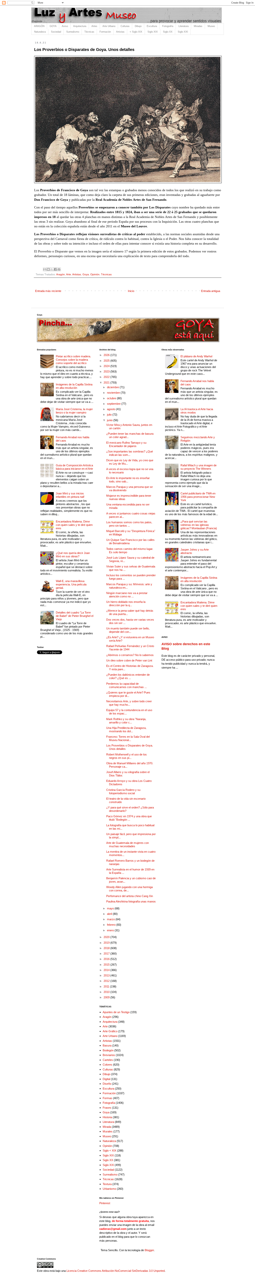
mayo (111, 908)
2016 (107, 959)
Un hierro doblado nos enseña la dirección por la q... (125, 603)
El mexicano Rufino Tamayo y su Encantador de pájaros (126, 444)
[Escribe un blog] (48, 269)
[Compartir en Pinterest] (59, 269)
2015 (107, 964)
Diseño (107, 1083)
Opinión (94, 274)
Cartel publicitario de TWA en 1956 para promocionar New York (198, 497)
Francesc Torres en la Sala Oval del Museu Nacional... (128, 738)
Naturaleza (40, 31)
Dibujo (138, 26)
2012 (107, 980)
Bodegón (108, 1050)
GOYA (53, 26)
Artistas (120, 31)
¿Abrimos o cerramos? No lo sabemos (130, 655)
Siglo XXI (183, 31)
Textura (107, 1184)
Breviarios (109, 1055)
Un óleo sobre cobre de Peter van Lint (129, 660)
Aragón (60, 274)
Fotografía (167, 26)
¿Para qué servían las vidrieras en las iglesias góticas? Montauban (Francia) (199, 525)
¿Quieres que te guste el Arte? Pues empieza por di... (128, 694)
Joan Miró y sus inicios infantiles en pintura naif (70, 495)
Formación (105, 31)
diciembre (113, 387)
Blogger (149, 1250)
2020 (107, 937)
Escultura (152, 26)
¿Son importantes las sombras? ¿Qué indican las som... (129, 453)
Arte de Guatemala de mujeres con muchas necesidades (127, 844)
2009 (107, 997)
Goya (86, 274)
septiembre (114, 403)
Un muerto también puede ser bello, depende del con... (128, 630)
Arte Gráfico (110, 1031)
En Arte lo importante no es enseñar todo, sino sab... (128, 479)
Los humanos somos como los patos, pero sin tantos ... (129, 524)
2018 (107, 948)
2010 (107, 991)
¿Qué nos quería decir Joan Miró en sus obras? (73, 554)
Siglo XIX (152, 31)
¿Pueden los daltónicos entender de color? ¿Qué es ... (128, 676)
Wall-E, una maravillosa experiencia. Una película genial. (71, 584)
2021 (107, 382)
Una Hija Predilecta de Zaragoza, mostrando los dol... (126, 729)
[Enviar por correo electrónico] (45, 269)
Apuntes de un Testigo (116, 1012)
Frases (107, 1107)
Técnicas (89, 31)
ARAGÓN (39, 26)
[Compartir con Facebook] (55, 269)
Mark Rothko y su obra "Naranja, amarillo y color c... (126, 720)
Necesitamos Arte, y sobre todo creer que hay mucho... (129, 703)
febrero (111, 924)
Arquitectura (79, 26)
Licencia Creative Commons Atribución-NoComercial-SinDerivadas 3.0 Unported (115, 1270)
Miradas (198, 26)
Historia (107, 1117)
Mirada (107, 1126)
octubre (112, 398)
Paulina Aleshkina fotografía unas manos (131, 901)
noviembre (114, 392)
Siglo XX (167, 31)
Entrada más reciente (48, 291)
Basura (107, 1045)
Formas (107, 1098)
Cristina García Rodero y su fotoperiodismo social (123, 791)
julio (109, 414)
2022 (107, 376)
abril (110, 913)
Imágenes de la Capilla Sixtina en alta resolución (74, 386)
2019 (107, 942)
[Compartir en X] (52, 269)
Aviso (65, 26)
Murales (108, 1131)
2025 (107, 360)
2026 (107, 355)
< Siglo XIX (136, 31)
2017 (107, 953)
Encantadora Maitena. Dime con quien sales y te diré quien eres (74, 525)
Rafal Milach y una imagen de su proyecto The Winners (199, 467)
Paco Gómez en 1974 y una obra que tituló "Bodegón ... (129, 818)
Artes (94, 26)
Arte (68, 274)
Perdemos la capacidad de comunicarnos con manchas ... (126, 685)
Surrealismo (72, 31)
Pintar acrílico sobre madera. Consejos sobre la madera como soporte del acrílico (73, 360)
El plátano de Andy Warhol (196, 356)
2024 (107, 366)
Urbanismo (109, 1188)
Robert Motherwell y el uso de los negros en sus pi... (126, 756)
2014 (107, 970)
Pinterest (104, 1203)
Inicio (131, 291)
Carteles (108, 1059)
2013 (107, 975)
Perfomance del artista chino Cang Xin (129, 896)
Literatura (183, 26)
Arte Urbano (108, 26)
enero (111, 930)
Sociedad (56, 31)
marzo (111, 919)
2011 (107, 986)
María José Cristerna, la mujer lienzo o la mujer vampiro (74, 411)
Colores (107, 1064)
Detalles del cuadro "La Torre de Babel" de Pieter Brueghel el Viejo (74, 616)
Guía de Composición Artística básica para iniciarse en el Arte (74, 467)
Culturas (125, 26)
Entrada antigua (210, 291)
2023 (107, 371)
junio (110, 420)
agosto (111, 409)
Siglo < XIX (109, 1150)
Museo (211, 26)
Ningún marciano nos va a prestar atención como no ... (126, 594)
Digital (106, 1079)
